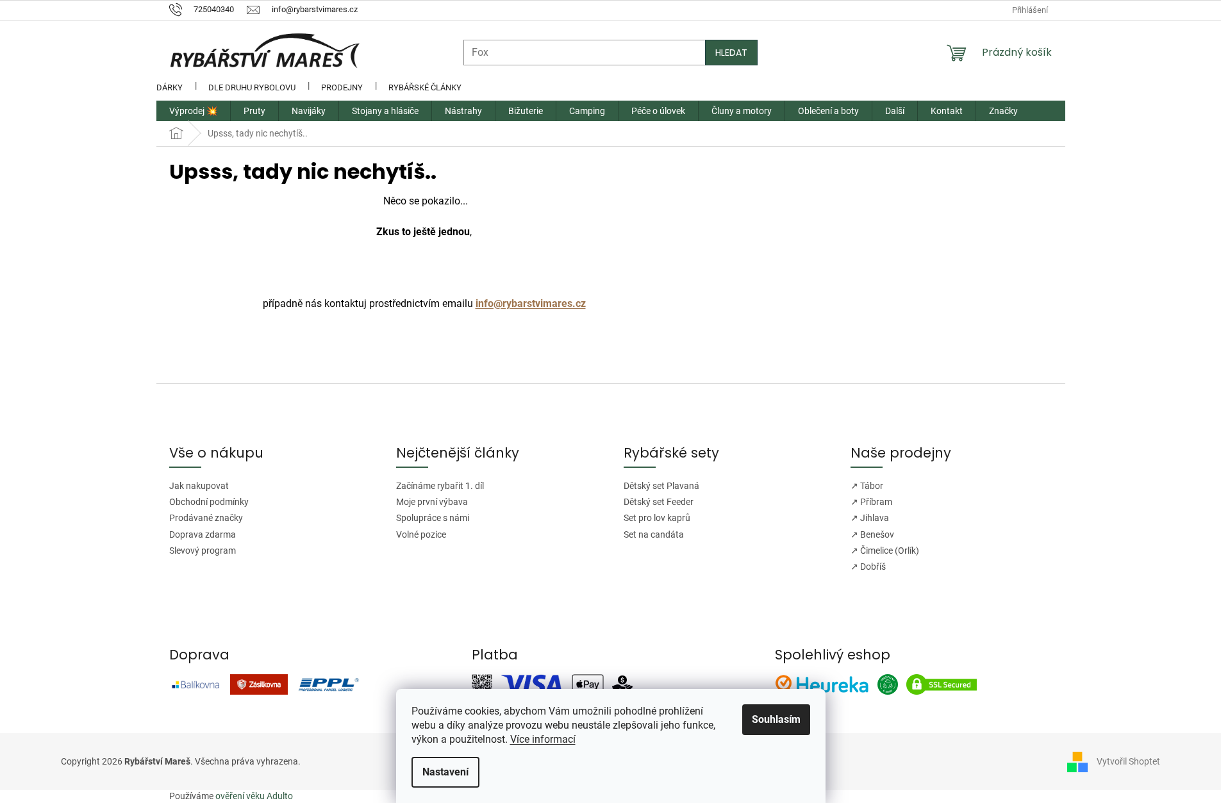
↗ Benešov (872, 534)
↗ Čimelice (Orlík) (885, 550)
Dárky (169, 87)
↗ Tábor (867, 486)
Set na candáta (654, 534)
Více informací (543, 739)
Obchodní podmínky (209, 502)
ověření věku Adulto (254, 796)
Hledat (731, 52)
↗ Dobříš (868, 566)
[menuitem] (193, 111)
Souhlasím (776, 719)
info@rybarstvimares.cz (531, 303)
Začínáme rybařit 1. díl (440, 486)
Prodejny (342, 87)
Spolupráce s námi (432, 518)
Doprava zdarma (202, 534)
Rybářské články (424, 87)
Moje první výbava (432, 502)
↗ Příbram (871, 502)
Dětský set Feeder (659, 502)
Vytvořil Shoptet (1128, 761)
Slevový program (202, 550)
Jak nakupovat (199, 486)
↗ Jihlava (870, 518)
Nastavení (445, 772)
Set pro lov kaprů (657, 518)
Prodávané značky (206, 518)
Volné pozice (421, 534)
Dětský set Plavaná (661, 486)
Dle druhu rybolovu (251, 87)
